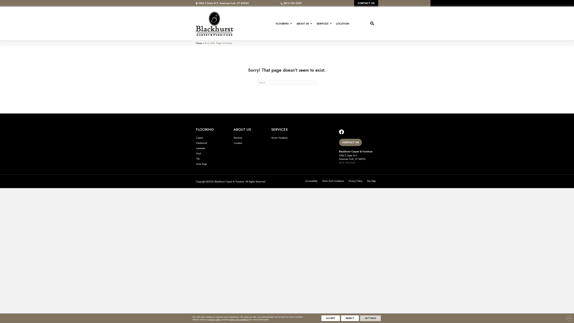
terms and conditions (239, 319)
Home (199, 43)
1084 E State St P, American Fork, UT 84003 (223, 3)
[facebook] (341, 132)
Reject (350, 318)
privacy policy (214, 319)
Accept (330, 318)
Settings (370, 318)
